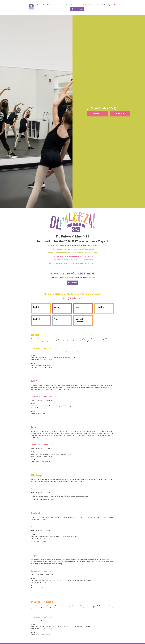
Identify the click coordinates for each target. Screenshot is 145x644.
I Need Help (119, 114)
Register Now (97, 114)
